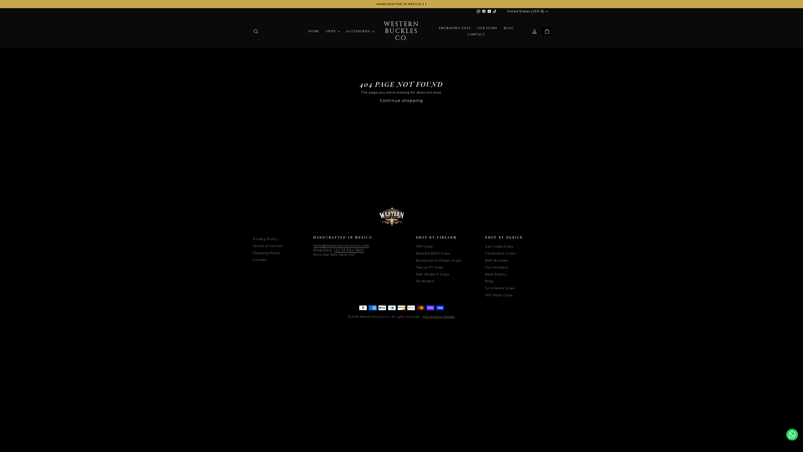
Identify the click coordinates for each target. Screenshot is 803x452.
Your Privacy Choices (439, 316)
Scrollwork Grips (500, 288)
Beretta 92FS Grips (433, 253)
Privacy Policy (265, 239)
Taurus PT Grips (430, 267)
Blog (509, 28)
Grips (331, 31)
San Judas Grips (499, 246)
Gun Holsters (496, 267)
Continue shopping (401, 100)
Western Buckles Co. (401, 31)
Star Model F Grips (432, 274)
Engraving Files (455, 28)
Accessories (358, 31)
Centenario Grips (500, 253)
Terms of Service (268, 246)
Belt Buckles (496, 260)
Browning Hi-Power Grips (438, 260)
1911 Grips (424, 246)
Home (313, 31)
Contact (476, 34)
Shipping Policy (266, 253)
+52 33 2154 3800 (349, 250)
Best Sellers (495, 274)
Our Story (487, 28)
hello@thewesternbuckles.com (341, 246)
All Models (425, 281)
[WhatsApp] (792, 434)
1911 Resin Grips (498, 295)
